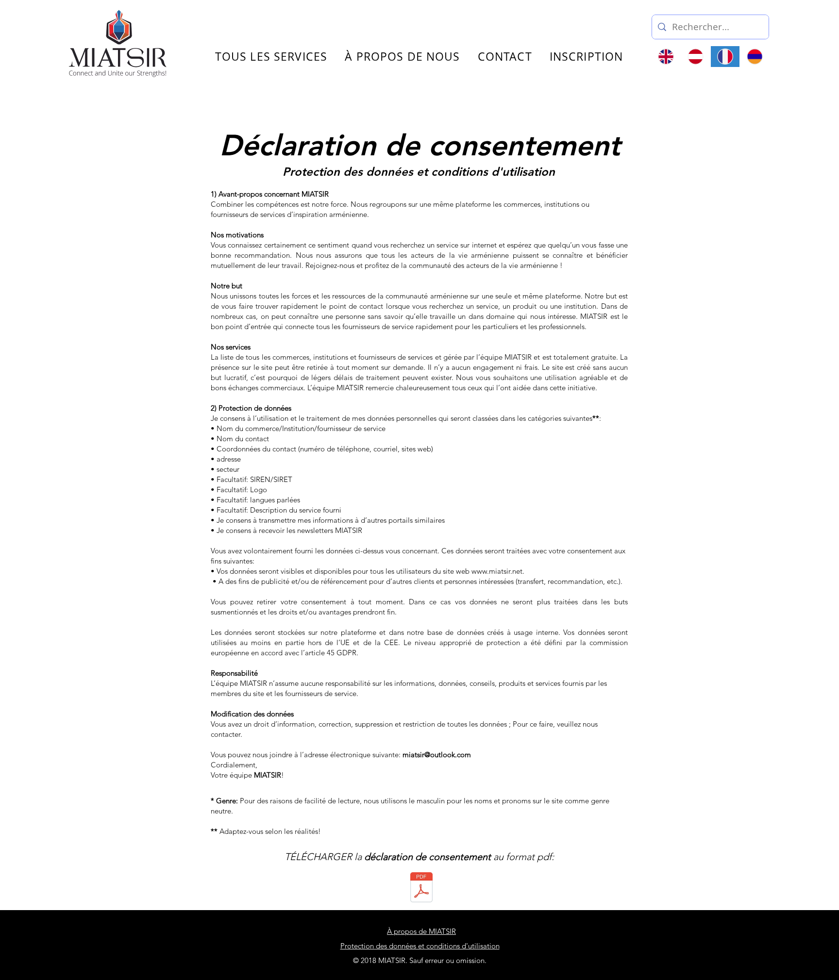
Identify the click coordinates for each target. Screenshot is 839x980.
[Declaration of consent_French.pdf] (421, 888)
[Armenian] (754, 56)
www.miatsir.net (496, 571)
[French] (725, 56)
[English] (666, 56)
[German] (695, 56)
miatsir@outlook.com (437, 754)
